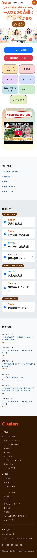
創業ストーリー (9, 186)
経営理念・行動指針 (11, 171)
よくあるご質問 (18, 100)
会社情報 (7, 478)
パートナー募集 (9, 492)
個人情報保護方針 (8, 534)
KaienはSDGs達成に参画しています (16, 516)
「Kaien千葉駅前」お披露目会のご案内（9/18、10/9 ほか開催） (18, 338)
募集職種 (27, 69)
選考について (27, 89)
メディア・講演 (9, 486)
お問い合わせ (6, 530)
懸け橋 (6, 496)
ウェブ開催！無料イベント (11, 377)
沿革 (5, 181)
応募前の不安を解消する (10, 89)
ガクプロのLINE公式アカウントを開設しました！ (18, 351)
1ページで (10, 69)
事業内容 (7, 482)
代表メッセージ (9, 191)
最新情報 (7, 508)
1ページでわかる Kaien (12, 444)
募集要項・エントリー (12, 440)
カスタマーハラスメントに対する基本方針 (17, 538)
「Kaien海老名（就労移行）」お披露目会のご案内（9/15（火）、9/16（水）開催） (18, 389)
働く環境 (10, 79)
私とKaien (7, 500)
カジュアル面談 (9, 436)
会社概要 (7, 176)
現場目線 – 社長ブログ (12, 504)
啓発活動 (7, 512)
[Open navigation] (34, 2)
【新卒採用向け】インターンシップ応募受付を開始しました (18, 365)
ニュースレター (9, 520)
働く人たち (27, 79)
